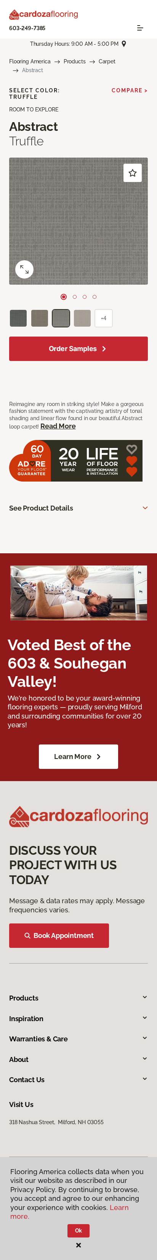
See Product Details (41, 508)
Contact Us (27, 1080)
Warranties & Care (38, 1039)
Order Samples (73, 349)
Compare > (130, 90)
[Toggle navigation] (140, 27)
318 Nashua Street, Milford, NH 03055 (56, 1122)
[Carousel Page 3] (85, 297)
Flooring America (30, 61)
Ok (78, 1231)
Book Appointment (64, 935)
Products (75, 61)
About (19, 1059)
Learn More (72, 756)
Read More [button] (57, 426)
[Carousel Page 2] (75, 297)
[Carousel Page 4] (94, 297)
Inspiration (26, 1019)
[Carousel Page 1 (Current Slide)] (64, 297)
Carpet (107, 61)
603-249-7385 (27, 28)
